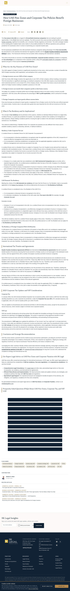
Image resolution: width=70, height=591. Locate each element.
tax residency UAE (41, 466)
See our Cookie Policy (33, 588)
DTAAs (63, 463)
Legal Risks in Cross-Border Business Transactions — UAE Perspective (19, 495)
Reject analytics (47, 586)
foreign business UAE (19, 466)
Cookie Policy (58, 563)
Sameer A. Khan (10, 476)
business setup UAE (30, 463)
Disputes (7, 566)
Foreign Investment (19, 463)
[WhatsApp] (37, 32)
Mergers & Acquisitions (10, 561)
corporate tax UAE (55, 463)
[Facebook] (56, 545)
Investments (8, 559)
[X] (34, 32)
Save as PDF (13, 32)
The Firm (41, 559)
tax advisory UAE (30, 466)
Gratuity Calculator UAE (28, 569)
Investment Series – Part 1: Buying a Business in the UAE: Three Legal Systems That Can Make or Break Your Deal (28, 491)
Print (5, 32)
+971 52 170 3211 (27, 547)
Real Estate (7, 569)
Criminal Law (8, 571)
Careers (41, 561)
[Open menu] (67, 2)
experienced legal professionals (33, 349)
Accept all (62, 586)
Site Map (41, 564)
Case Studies (26, 564)
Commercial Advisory (10, 14)
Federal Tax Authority (17, 185)
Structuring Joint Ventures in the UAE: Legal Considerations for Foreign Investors (21, 499)
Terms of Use (58, 565)
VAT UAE (59, 466)
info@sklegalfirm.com (7, 383)
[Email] (40, 32)
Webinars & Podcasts (28, 566)
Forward (22, 32)
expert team (30, 368)
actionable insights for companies (51, 59)
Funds (6, 564)
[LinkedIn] (32, 32)
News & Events (26, 561)
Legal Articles (26, 559)
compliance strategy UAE (42, 463)
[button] (43, 32)
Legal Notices (58, 568)
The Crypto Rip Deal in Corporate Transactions (13, 487)
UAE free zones (51, 466)
